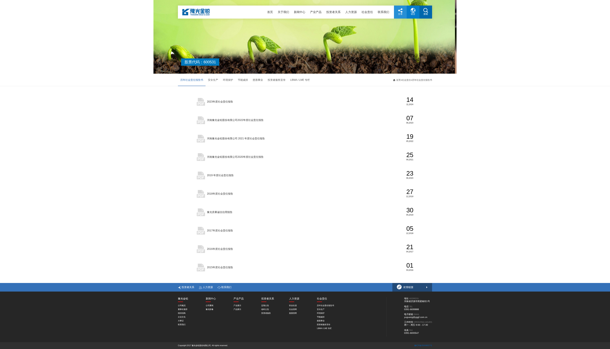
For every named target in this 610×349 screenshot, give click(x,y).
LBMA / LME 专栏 (300, 80)
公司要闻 (209, 305)
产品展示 (237, 309)
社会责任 (367, 12)
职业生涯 (293, 305)
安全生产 (213, 80)
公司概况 (182, 305)
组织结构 (182, 313)
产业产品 (316, 12)
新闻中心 (299, 12)
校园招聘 (293, 313)
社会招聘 (293, 309)
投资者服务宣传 (276, 80)
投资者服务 (266, 313)
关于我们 (283, 12)
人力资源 (351, 12)
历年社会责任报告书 (191, 80)
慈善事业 (258, 80)
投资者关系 (333, 12)
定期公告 (265, 305)
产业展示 (237, 305)
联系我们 (383, 12)
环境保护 (228, 80)
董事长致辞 (182, 309)
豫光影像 (209, 309)
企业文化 (182, 317)
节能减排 (243, 80)
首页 (270, 12)
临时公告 (265, 309)
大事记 (181, 321)
